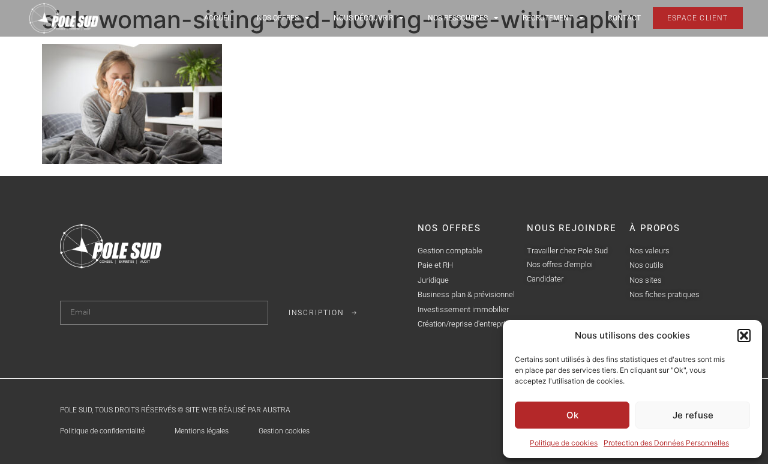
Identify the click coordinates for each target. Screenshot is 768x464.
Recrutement (548, 18)
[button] (744, 336)
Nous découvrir (363, 18)
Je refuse (693, 415)
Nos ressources (458, 18)
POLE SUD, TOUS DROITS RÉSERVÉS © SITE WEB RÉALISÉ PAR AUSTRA (175, 410)
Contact (624, 18)
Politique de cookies (564, 442)
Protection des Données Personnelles (666, 442)
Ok (572, 415)
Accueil (218, 18)
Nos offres (278, 18)
